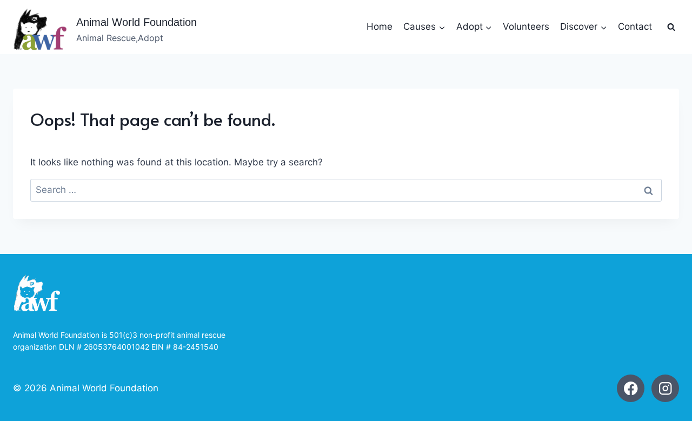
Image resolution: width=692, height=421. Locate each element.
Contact (635, 26)
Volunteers (526, 26)
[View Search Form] (671, 27)
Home (379, 26)
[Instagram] (665, 388)
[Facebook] (630, 388)
